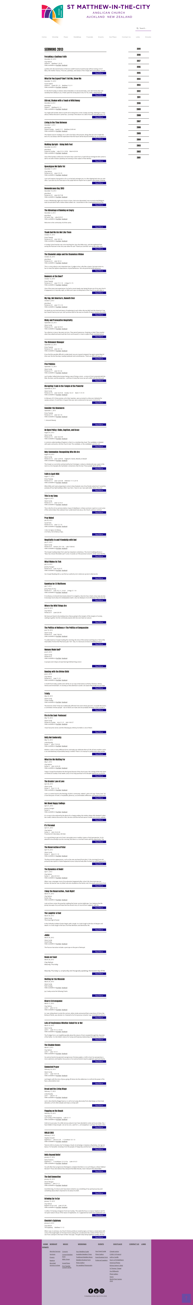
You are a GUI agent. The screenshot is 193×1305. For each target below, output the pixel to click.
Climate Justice (114, 1251)
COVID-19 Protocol (115, 1254)
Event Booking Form (101, 1257)
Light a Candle (114, 1257)
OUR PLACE (117, 1244)
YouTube (58, 1097)
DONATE (45, 1247)
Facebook (64, 1097)
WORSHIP (53, 1244)
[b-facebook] (90, 1290)
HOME (45, 1244)
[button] (99, 73)
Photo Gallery (99, 1254)
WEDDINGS (82, 1244)
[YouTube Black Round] (96, 1290)
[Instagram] (101, 1290)
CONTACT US (134, 1244)
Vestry (112, 1277)
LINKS (143, 1244)
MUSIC (65, 1244)
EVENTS (101, 1244)
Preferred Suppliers (101, 1260)
